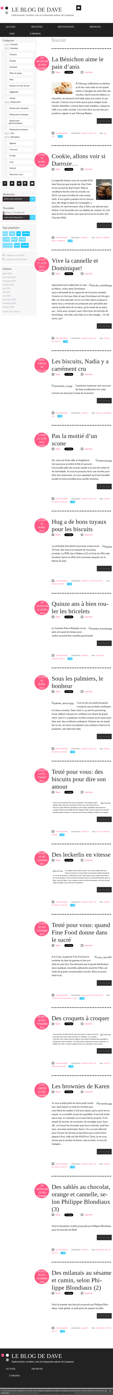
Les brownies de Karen (81, 1086)
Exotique (13, 67)
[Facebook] (5, 183)
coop (74, 998)
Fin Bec (13, 156)
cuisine (26, 233)
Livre (12, 162)
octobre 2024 (8, 307)
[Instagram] (25, 183)
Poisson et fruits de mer (20, 86)
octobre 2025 (8, 285)
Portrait (13, 168)
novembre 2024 (9, 303)
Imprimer (88, 72)
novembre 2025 (9, 281)
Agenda (13, 143)
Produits (95, 26)
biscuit (54, 241)
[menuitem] (12, 26)
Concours (14, 150)
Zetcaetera (15, 137)
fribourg (100, 655)
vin (18, 233)
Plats (12, 80)
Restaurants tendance (19, 130)
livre (5, 233)
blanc (14, 239)
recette (25, 245)
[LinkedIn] (19, 183)
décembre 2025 (9, 277)
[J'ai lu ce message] (110, 1390)
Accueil (11, 26)
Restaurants (66, 26)
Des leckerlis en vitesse (81, 854)
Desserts (13, 55)
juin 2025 (7, 289)
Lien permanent (61, 133)
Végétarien (14, 92)
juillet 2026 (7, 274)
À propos (35, 33)
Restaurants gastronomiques (15, 122)
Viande (12, 98)
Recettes (36, 26)
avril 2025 (7, 296)
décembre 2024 (9, 300)
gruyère (55, 658)
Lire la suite (104, 121)
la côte (6, 239)
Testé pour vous (16, 175)
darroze (61, 241)
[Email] (78, 7)
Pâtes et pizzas (16, 73)
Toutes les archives (11, 312)
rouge (12, 233)
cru (53, 416)
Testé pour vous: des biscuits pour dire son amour (79, 779)
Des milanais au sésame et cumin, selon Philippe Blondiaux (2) (81, 1280)
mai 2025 (7, 292)
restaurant (7, 245)
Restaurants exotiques (19, 115)
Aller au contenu (8, 2)
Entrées (13, 61)
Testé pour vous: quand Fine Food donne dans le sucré (81, 932)
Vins (11, 33)
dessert (106, 237)
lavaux (22, 239)
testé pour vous (58, 998)
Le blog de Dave (37, 9)
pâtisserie (55, 1066)
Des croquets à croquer (80, 1018)
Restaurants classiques (19, 108)
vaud (17, 245)
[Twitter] (12, 183)
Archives (37, 1368)
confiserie (107, 413)
